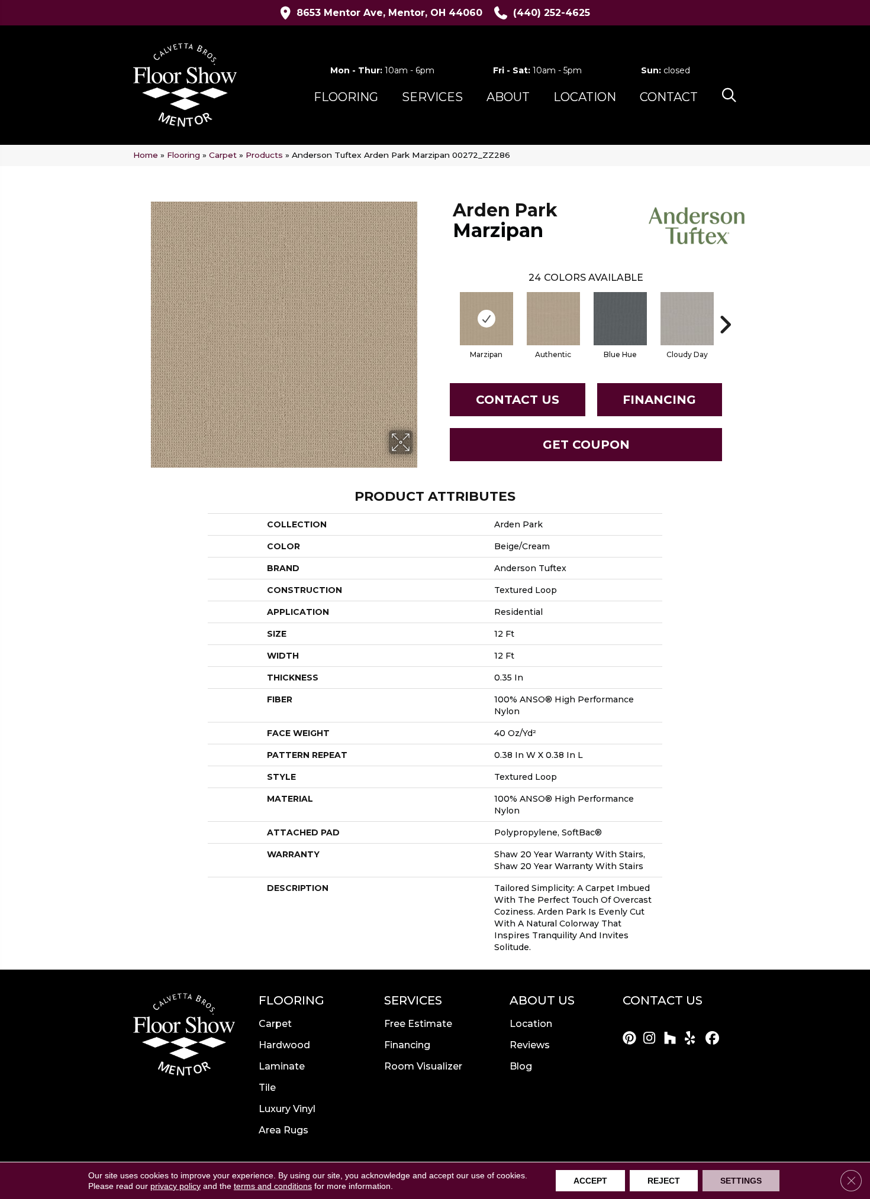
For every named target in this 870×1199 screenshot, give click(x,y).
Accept (590, 1180)
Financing (659, 400)
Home (145, 155)
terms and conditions (273, 1186)
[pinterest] (631, 1038)
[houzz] (672, 1038)
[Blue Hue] (620, 318)
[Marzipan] (486, 318)
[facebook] (714, 1038)
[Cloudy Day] (687, 318)
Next (725, 307)
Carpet (223, 155)
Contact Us (517, 400)
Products (264, 155)
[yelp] (693, 1038)
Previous (447, 307)
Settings (741, 1180)
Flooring (183, 155)
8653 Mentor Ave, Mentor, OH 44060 (389, 12)
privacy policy (175, 1186)
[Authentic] (553, 318)
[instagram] (651, 1038)
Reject (663, 1180)
